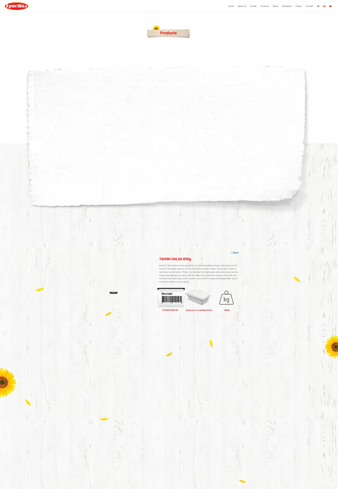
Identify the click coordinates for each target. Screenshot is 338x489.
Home (231, 6)
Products (264, 6)
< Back (235, 252)
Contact (309, 6)
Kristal (253, 6)
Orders (298, 6)
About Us (242, 6)
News (275, 6)
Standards (287, 6)
